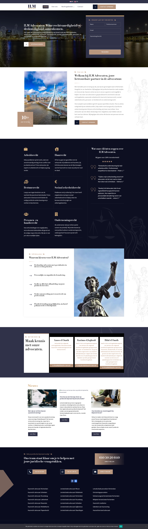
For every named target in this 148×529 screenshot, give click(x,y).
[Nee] (146, 526)
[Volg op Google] (75, 481)
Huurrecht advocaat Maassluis (37, 503)
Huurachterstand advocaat (101, 511)
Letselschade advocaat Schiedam (71, 503)
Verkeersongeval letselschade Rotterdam (106, 496)
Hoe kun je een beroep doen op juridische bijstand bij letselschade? (72, 398)
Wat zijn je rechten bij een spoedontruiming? (37, 412)
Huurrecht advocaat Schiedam (37, 493)
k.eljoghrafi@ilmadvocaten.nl (86, 365)
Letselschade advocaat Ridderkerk (71, 493)
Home (46, 7)
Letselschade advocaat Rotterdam (71, 496)
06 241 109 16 (71, 472)
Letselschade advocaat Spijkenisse (71, 507)
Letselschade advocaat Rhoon (70, 489)
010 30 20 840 (109, 458)
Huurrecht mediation (99, 503)
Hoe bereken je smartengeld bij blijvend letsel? (102, 412)
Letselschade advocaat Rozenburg (71, 500)
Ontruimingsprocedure (100, 493)
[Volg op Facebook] (72, 481)
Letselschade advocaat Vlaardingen (71, 511)
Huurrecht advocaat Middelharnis (38, 507)
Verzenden (105, 52)
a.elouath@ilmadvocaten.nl (61, 365)
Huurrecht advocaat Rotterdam (38, 489)
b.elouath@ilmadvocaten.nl (111, 367)
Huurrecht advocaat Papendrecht (38, 511)
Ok (121, 526)
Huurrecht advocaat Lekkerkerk (38, 500)
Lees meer (33, 434)
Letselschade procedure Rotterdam (104, 489)
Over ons (55, 7)
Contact (80, 7)
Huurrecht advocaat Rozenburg (38, 496)
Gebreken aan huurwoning (101, 507)
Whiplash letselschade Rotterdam (103, 500)
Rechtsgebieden (67, 7)
